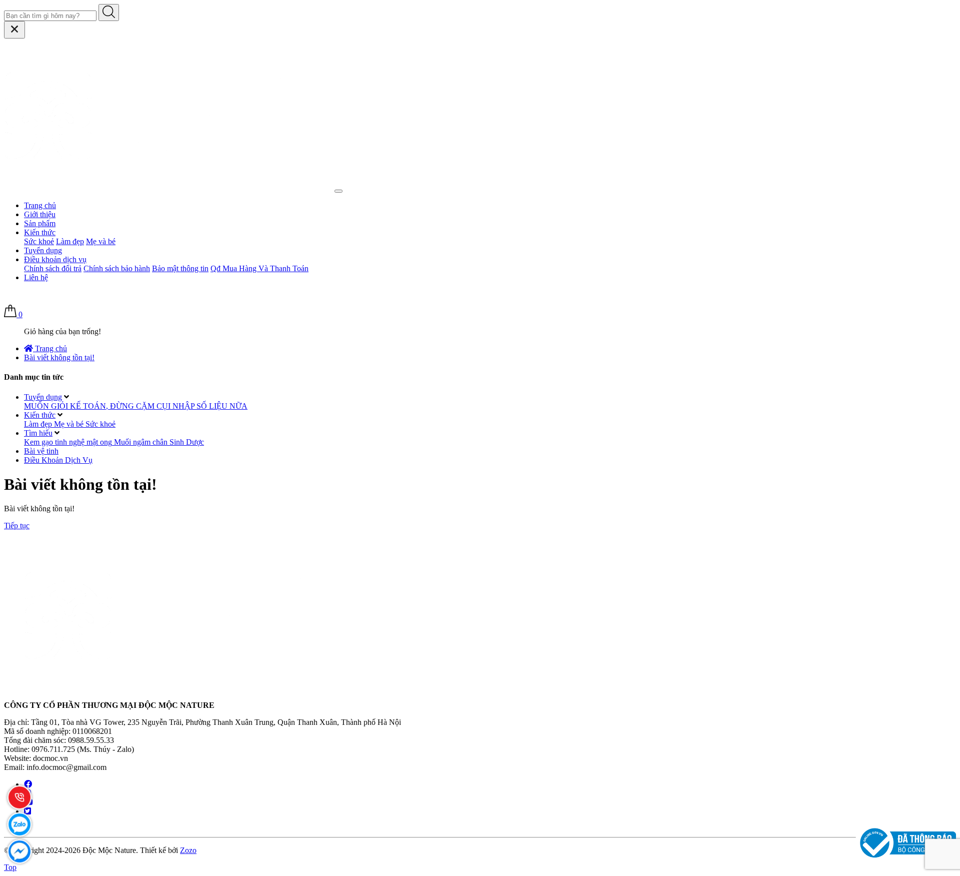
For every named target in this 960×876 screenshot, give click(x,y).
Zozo (188, 850)
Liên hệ (36, 277)
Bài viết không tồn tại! (59, 357)
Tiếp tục (17, 525)
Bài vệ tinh (41, 451)
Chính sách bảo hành (117, 268)
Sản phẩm (40, 223)
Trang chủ (40, 205)
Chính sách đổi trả (53, 268)
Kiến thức (40, 232)
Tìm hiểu (38, 433)
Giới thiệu (40, 214)
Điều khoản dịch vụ (55, 259)
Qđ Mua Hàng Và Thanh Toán (259, 268)
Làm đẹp (70, 241)
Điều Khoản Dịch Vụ (58, 460)
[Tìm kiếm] (108, 12)
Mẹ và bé (101, 241)
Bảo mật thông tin (180, 268)
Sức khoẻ (39, 241)
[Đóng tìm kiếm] (14, 30)
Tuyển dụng (43, 250)
